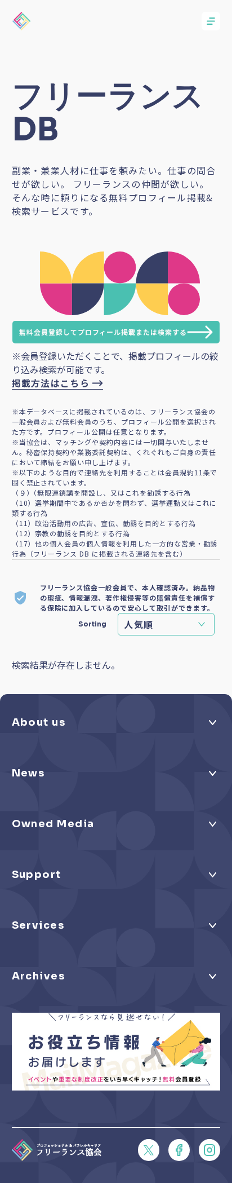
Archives (38, 976)
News (28, 773)
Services (38, 925)
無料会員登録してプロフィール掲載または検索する (103, 332)
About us (39, 722)
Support (36, 874)
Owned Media (53, 824)
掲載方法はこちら (51, 383)
